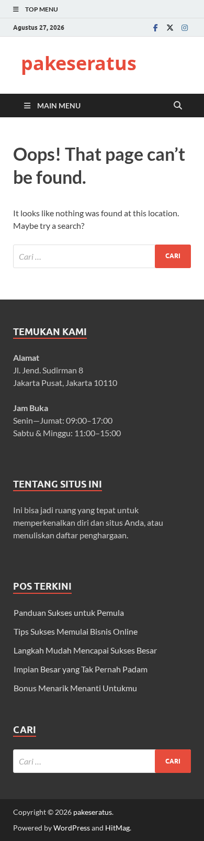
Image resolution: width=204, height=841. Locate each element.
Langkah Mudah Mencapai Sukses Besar (85, 650)
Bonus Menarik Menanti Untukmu (75, 688)
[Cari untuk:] (102, 256)
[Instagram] (184, 27)
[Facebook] (155, 27)
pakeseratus (79, 63)
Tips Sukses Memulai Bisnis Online (76, 631)
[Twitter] (170, 27)
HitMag (117, 827)
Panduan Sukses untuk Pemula (69, 612)
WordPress (71, 827)
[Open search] (178, 106)
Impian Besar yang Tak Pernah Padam (81, 669)
